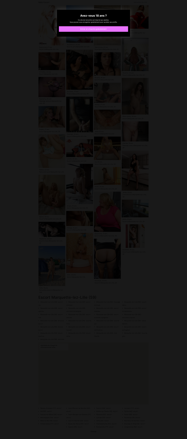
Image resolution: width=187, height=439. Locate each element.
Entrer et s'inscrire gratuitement (93, 29)
